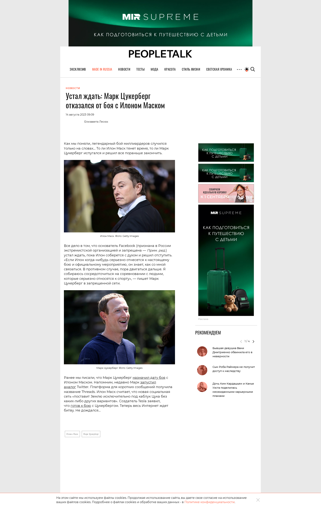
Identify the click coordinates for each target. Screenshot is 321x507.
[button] (253, 341)
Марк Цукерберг (91, 433)
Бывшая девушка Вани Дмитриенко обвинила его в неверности (232, 352)
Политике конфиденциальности (209, 502)
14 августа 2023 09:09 (80, 114)
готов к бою (81, 406)
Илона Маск (72, 433)
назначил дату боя (149, 378)
